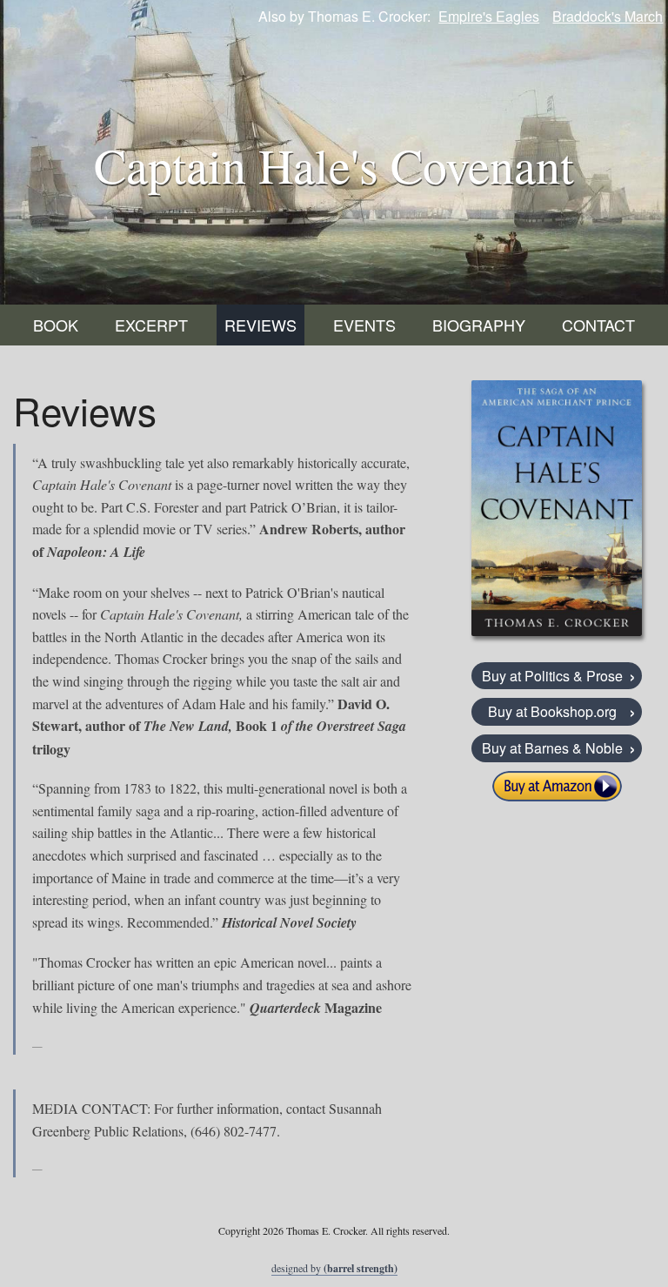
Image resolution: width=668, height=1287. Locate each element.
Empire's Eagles (488, 16)
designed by (334, 1268)
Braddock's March (607, 16)
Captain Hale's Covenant (334, 165)
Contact (598, 324)
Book (55, 324)
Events (364, 324)
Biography (478, 324)
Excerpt (151, 324)
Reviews (260, 324)
